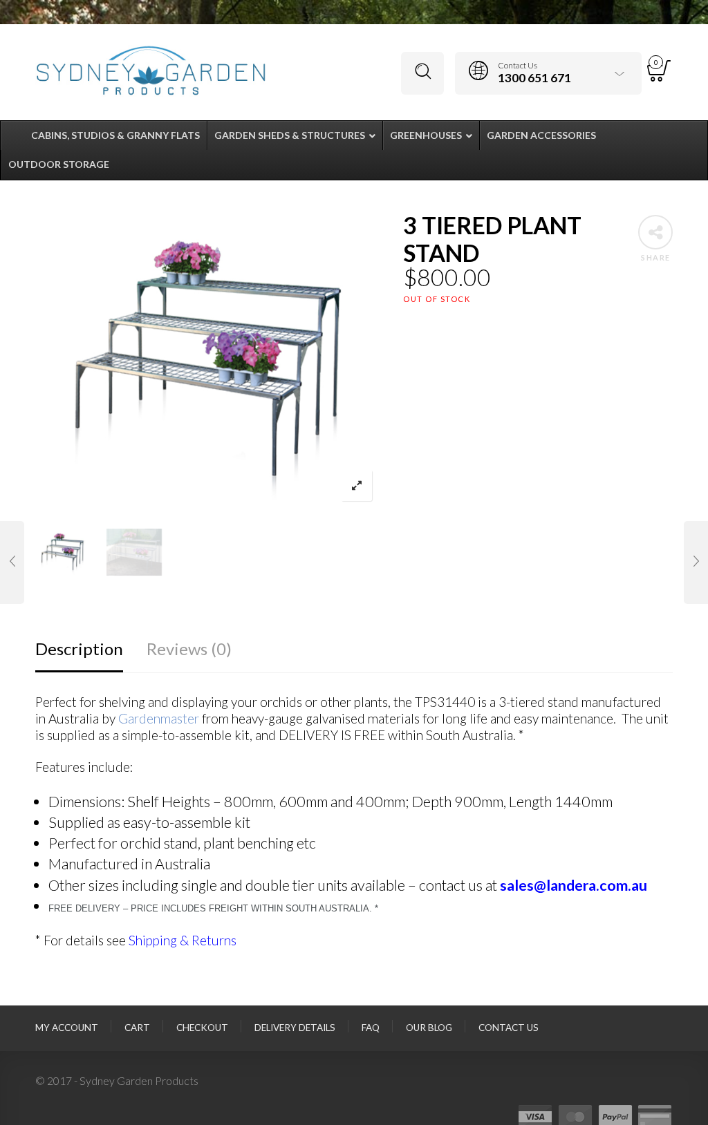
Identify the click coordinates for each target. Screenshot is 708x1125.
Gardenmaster (158, 718)
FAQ (371, 1027)
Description (79, 648)
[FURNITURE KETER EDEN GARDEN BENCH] (696, 562)
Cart (137, 1027)
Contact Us (508, 1027)
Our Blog (429, 1027)
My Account (66, 1027)
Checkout (202, 1027)
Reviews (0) (189, 648)
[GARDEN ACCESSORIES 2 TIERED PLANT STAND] (12, 562)
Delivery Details (294, 1027)
